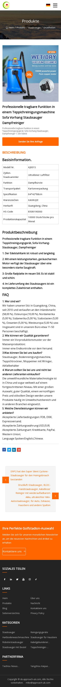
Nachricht (35, 603)
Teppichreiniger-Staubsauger (38, 648)
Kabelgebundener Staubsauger (39, 643)
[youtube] (23, 579)
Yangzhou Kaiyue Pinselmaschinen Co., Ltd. (43, 667)
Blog (4, 608)
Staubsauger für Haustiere (43, 637)
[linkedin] (11, 579)
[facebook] (4, 579)
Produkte (21, 27)
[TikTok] (36, 579)
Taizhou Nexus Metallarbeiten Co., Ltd (13, 667)
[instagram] (29, 579)
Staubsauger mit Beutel (14, 647)
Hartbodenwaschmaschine (15, 637)
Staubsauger (34, 27)
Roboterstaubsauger (12, 642)
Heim (11, 27)
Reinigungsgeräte (39, 632)
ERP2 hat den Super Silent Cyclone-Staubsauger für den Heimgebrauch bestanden (30, 475)
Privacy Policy (37, 613)
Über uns (35, 598)
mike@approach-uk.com (38, 682)
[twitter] (17, 579)
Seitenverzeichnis (11, 613)
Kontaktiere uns (12, 551)
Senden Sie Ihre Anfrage (30, 141)
